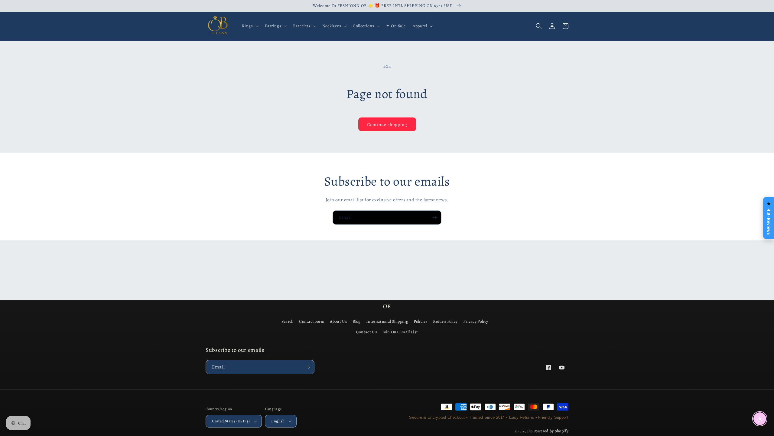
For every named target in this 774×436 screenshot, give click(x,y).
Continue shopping (387, 124)
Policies (420, 321)
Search (287, 321)
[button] (249, 26)
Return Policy (445, 321)
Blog (356, 321)
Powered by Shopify (550, 431)
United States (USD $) (231, 421)
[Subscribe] (434, 217)
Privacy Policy (475, 321)
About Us (338, 321)
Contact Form (311, 321)
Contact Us (366, 332)
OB (529, 431)
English (278, 421)
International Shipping (387, 321)
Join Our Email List (400, 332)
